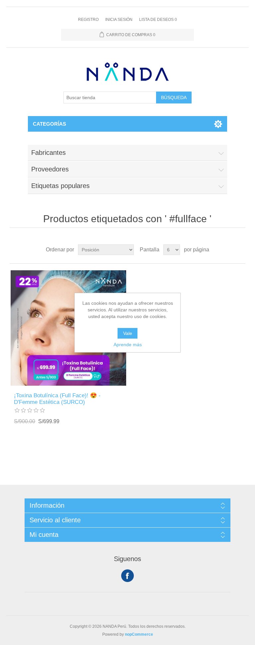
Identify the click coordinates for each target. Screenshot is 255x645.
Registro (88, 19)
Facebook (127, 575)
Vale (127, 333)
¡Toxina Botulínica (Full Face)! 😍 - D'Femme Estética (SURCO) (57, 398)
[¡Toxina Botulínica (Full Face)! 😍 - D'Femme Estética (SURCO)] (68, 328)
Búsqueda (174, 97)
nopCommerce (139, 634)
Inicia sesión (118, 19)
